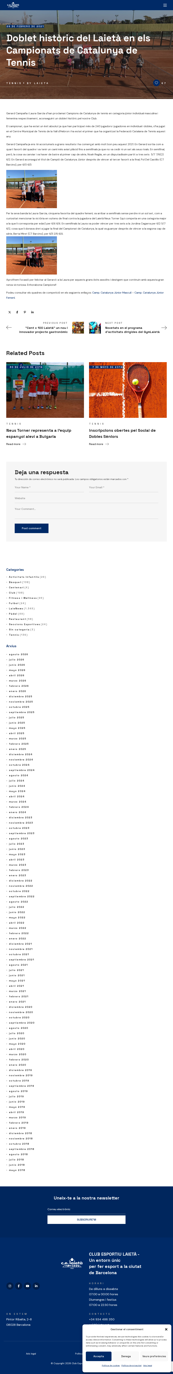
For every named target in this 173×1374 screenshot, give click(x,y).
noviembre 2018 (21, 1138)
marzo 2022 (17, 928)
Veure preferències (154, 1356)
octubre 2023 (19, 828)
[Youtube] (27, 1286)
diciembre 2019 (20, 1070)
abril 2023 (16, 859)
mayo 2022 (17, 917)
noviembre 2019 (21, 1075)
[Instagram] (10, 1286)
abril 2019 (16, 1112)
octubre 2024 (19, 764)
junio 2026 (17, 664)
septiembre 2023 (22, 833)
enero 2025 (17, 749)
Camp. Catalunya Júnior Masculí (111, 292)
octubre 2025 (19, 706)
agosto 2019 (18, 1091)
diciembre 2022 (20, 880)
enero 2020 (17, 1064)
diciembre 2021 (20, 943)
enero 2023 (17, 875)
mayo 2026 (17, 670)
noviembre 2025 (21, 701)
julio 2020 (16, 1033)
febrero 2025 (19, 743)
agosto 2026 (18, 654)
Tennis (14, 83)
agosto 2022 (18, 901)
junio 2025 (17, 722)
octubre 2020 (19, 1017)
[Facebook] (18, 1286)
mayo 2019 (17, 1106)
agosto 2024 (18, 775)
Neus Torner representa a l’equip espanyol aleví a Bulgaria (38, 433)
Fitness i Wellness (26, 597)
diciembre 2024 (21, 754)
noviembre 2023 (21, 822)
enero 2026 (17, 691)
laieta (41, 83)
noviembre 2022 (21, 885)
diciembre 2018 (20, 1133)
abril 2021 (16, 985)
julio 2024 (16, 780)
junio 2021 (17, 975)
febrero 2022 (19, 933)
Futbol (17, 603)
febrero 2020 (19, 1059)
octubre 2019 (19, 1080)
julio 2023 (16, 843)
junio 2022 (17, 912)
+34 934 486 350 (101, 1319)
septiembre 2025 (22, 712)
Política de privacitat (131, 1365)
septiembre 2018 (21, 1149)
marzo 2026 (17, 680)
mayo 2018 (17, 1170)
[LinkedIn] (36, 1286)
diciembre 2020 (20, 1006)
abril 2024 (17, 796)
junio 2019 (17, 1101)
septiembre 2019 (21, 1085)
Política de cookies (111, 1365)
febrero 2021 (19, 996)
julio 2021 (16, 970)
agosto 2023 (18, 838)
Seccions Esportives (28, 624)
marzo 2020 (17, 1054)
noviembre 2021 (21, 949)
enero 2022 (17, 938)
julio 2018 (16, 1159)
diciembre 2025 (20, 696)
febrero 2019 (19, 1122)
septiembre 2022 (22, 896)
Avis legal (147, 1365)
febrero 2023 (19, 870)
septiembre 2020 (22, 1022)
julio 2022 (16, 906)
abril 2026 (16, 675)
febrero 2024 (19, 806)
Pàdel (16, 613)
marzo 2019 (17, 1117)
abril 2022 (16, 922)
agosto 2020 (18, 1028)
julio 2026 (16, 659)
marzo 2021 (17, 991)
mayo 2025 (17, 728)
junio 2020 (17, 1038)
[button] (166, 1329)
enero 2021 (17, 1001)
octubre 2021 (19, 954)
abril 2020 (16, 1049)
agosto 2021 (18, 964)
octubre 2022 (19, 891)
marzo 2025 (17, 738)
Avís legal (31, 1353)
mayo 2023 (17, 854)
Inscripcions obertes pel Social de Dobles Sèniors (122, 433)
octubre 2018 (19, 1143)
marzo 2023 (17, 864)
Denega (126, 1356)
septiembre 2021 (21, 959)
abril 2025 (16, 733)
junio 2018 (17, 1164)
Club (16, 592)
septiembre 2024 (22, 770)
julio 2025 (16, 717)
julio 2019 (16, 1096)
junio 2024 (17, 785)
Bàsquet (19, 582)
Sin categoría (22, 629)
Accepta (98, 1356)
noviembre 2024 (21, 759)
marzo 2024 (18, 801)
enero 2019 (17, 1128)
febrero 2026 (19, 685)
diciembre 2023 (20, 817)
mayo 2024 (17, 791)
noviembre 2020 (21, 1012)
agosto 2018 (18, 1154)
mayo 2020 (17, 1043)
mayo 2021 (17, 980)
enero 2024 (17, 812)
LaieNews (22, 608)
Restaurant (21, 619)
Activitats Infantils (27, 576)
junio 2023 (17, 849)
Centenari (19, 587)
